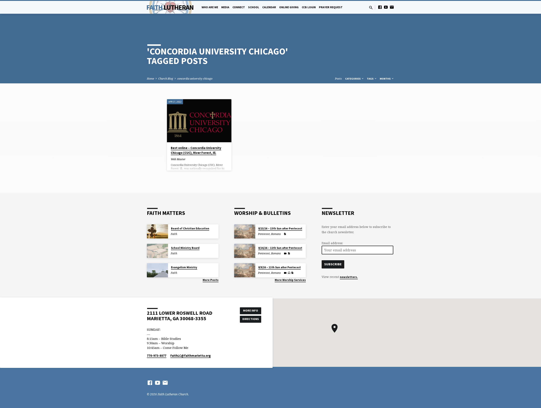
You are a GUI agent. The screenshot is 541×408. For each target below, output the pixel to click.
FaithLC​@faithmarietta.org (190, 356)
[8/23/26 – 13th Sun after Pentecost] (244, 231)
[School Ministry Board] (157, 251)
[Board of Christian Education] (157, 231)
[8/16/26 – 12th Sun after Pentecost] (244, 251)
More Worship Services (290, 280)
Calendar (269, 7)
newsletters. (349, 277)
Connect (238, 7)
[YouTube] (386, 7)
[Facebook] (380, 7)
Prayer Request (331, 7)
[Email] (391, 7)
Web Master (178, 159)
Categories (353, 78)
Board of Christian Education (190, 228)
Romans (276, 234)
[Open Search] (371, 7)
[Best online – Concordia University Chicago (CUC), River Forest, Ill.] (199, 120)
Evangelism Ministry (184, 267)
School (253, 7)
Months (385, 78)
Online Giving (289, 7)
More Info (250, 310)
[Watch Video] (285, 253)
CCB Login (309, 7)
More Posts (211, 280)
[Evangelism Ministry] (157, 270)
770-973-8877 (156, 356)
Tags (370, 78)
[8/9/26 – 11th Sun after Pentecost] (244, 270)
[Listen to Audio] (289, 273)
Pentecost (264, 234)
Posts (338, 78)
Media (225, 7)
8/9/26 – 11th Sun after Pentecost (279, 267)
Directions (250, 319)
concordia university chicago (194, 78)
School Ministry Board (185, 248)
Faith (170, 7)
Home (150, 78)
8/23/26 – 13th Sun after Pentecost (280, 228)
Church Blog (165, 78)
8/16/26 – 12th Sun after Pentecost (280, 248)
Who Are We (210, 7)
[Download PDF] (285, 234)
